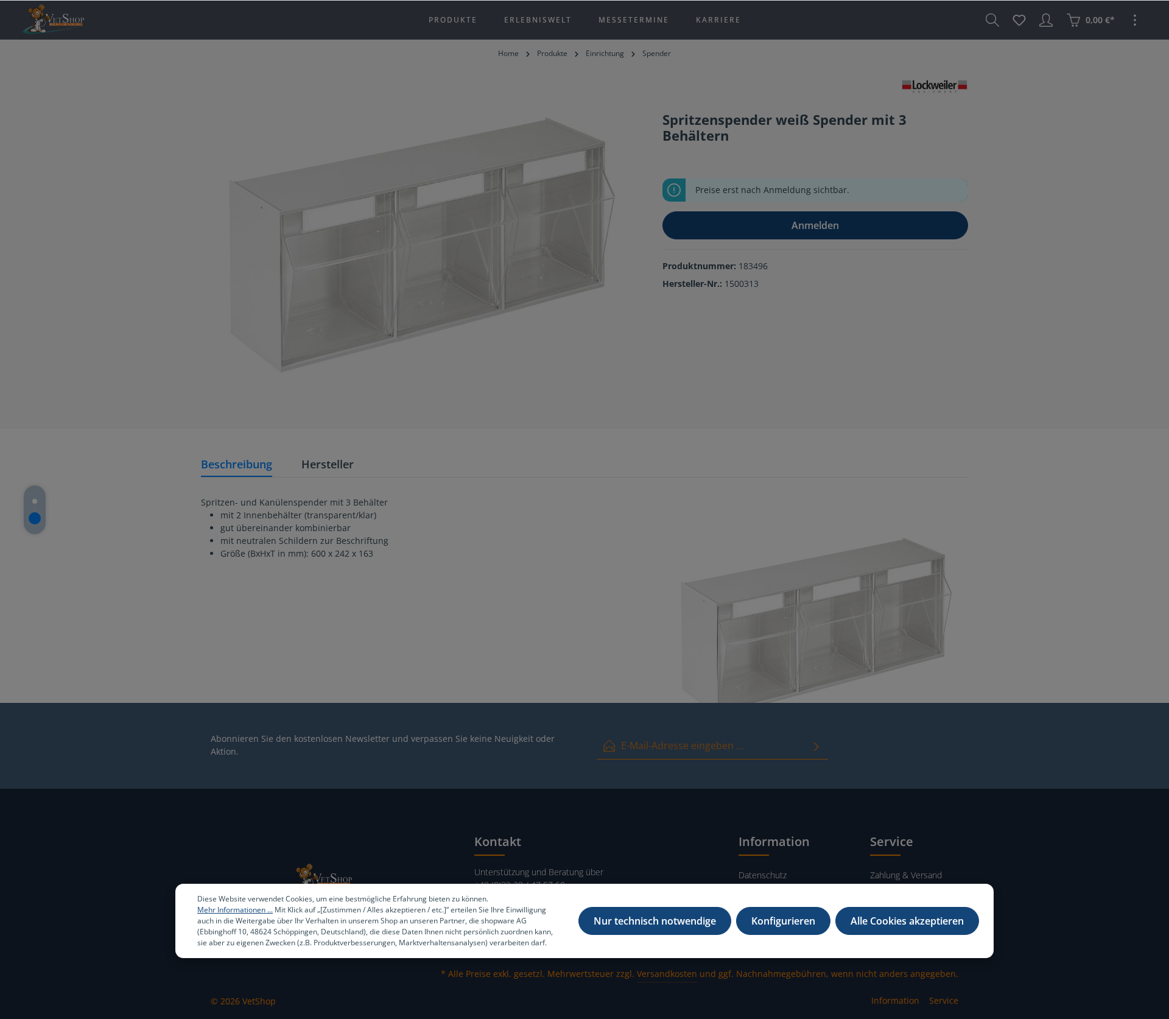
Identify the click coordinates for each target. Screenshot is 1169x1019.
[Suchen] (992, 20)
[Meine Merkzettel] (1019, 20)
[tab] (236, 465)
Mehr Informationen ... (235, 909)
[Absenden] (816, 746)
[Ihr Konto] (1046, 20)
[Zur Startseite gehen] (53, 20)
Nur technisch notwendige (655, 921)
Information (895, 1000)
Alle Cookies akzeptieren (907, 921)
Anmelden (815, 225)
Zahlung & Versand (906, 875)
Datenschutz (763, 875)
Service (943, 1000)
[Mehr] (1135, 20)
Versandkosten (667, 973)
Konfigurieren (783, 921)
